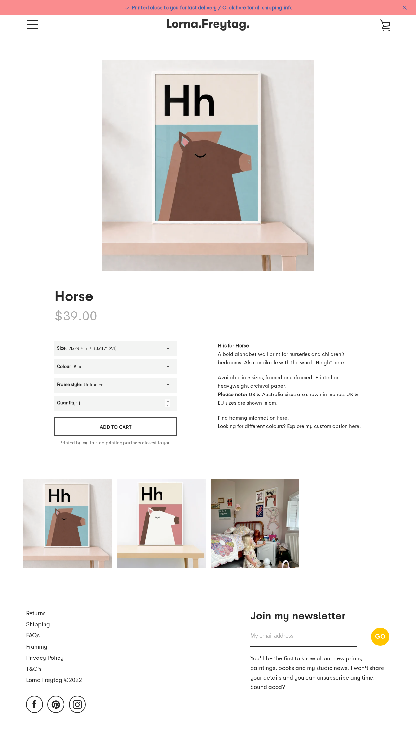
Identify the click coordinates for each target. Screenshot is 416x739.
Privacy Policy (45, 657)
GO (380, 636)
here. (339, 362)
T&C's (34, 668)
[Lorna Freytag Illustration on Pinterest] (55, 704)
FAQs (33, 635)
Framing (36, 646)
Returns (36, 613)
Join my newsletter (297, 614)
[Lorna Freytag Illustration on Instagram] (77, 704)
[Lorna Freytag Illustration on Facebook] (34, 704)
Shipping (38, 624)
